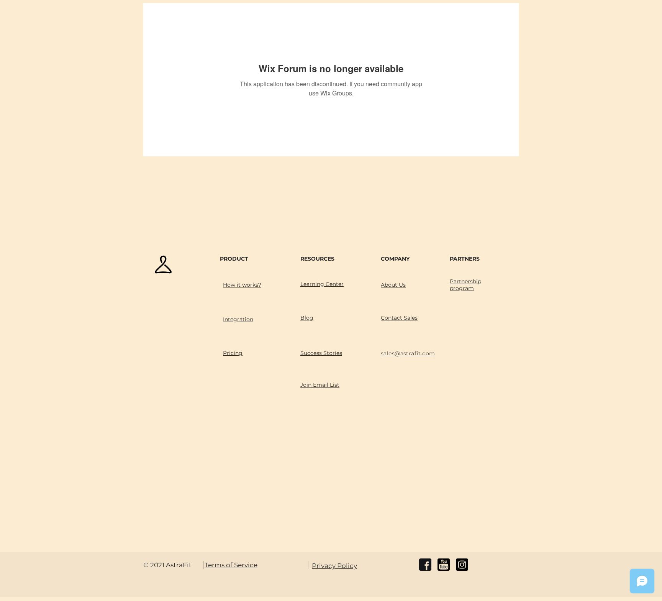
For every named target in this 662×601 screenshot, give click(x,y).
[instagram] (462, 564)
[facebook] (425, 564)
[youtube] (444, 564)
